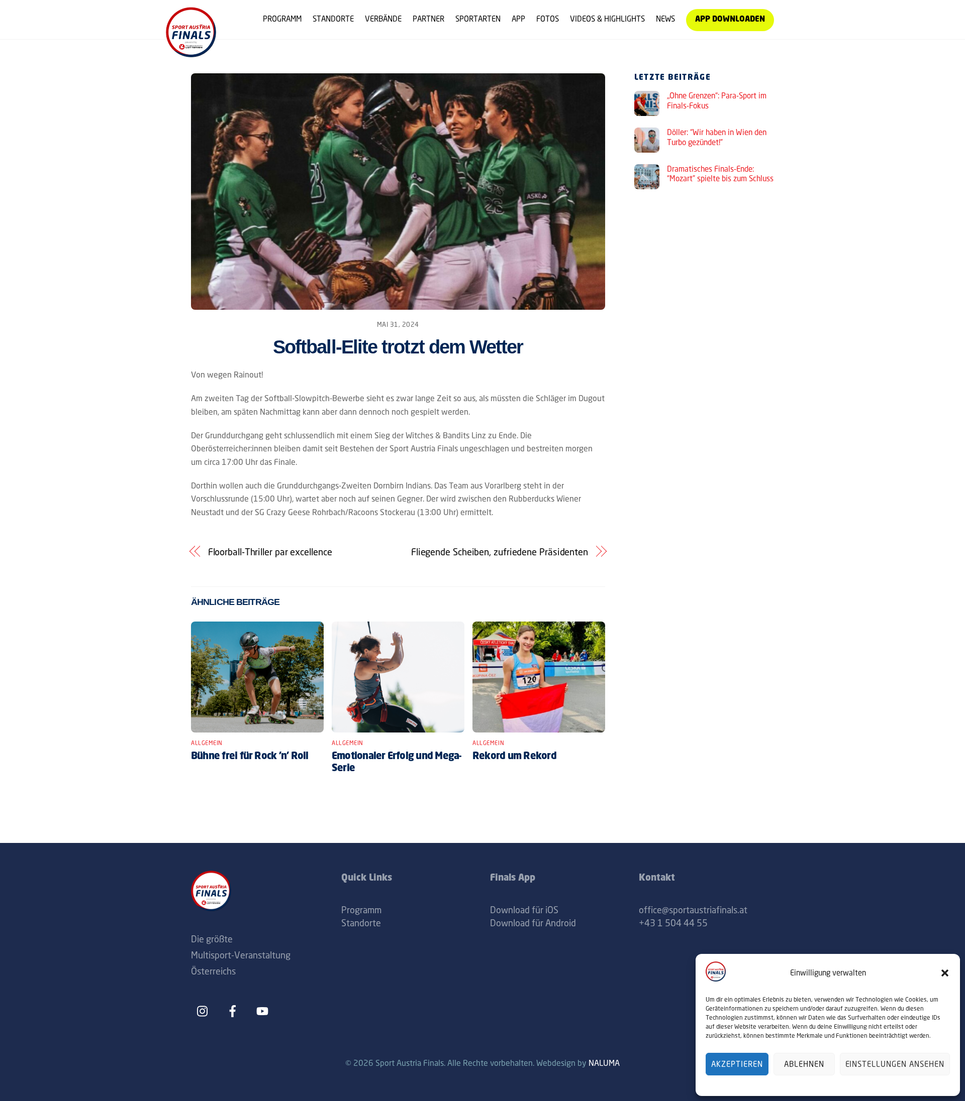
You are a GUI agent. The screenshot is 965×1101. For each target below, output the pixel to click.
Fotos (547, 19)
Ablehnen (804, 1064)
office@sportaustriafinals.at (693, 909)
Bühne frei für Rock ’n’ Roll (250, 757)
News (665, 19)
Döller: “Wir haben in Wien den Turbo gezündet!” (716, 137)
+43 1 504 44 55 (673, 922)
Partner (428, 19)
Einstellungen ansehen (894, 1064)
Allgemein (207, 743)
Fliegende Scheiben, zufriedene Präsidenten (499, 551)
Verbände (383, 19)
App (518, 19)
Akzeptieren (737, 1064)
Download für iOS (524, 909)
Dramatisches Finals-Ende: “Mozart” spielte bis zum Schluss (720, 174)
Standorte (333, 19)
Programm (282, 19)
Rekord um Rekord (514, 757)
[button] (945, 973)
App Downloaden (730, 20)
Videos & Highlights (607, 19)
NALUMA (604, 1063)
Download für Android (533, 922)
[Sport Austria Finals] (191, 53)
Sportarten (478, 19)
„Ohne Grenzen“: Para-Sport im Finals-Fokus (716, 100)
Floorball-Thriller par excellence (270, 551)
